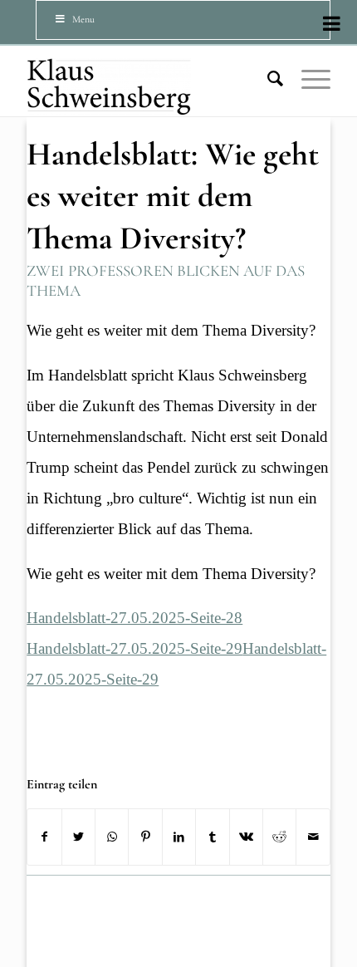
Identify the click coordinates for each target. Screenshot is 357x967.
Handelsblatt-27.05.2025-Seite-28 (134, 617)
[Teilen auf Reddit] (279, 837)
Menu (83, 19)
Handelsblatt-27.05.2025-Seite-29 (134, 648)
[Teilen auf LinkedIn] (179, 837)
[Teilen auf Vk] (246, 837)
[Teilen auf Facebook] (44, 837)
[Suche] (267, 79)
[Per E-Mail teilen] (313, 837)
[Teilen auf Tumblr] (212, 837)
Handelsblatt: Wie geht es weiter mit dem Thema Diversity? (173, 196)
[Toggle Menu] (331, 23)
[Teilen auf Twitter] (78, 837)
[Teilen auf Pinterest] (145, 837)
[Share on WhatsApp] (111, 837)
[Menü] (307, 79)
